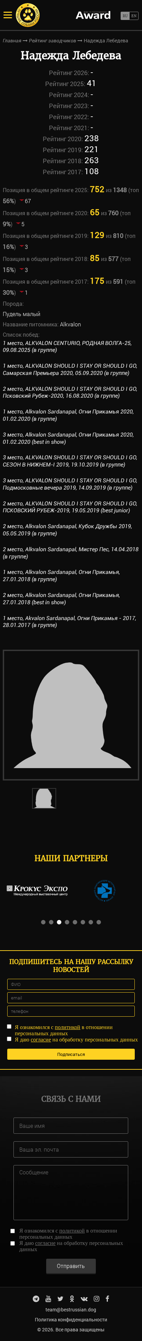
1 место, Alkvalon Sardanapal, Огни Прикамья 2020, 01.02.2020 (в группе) (68, 415)
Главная (12, 40)
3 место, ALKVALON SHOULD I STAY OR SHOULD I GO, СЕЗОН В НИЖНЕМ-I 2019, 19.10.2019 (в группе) (70, 461)
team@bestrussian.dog (70, 1309)
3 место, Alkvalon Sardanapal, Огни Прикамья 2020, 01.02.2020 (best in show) (68, 438)
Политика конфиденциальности (71, 1319)
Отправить (71, 1265)
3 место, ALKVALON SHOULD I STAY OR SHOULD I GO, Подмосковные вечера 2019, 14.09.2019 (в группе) (70, 484)
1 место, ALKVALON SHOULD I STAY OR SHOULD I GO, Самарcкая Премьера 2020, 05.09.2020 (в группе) (70, 369)
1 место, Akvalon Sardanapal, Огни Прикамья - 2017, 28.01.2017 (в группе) (69, 622)
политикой (67, 1027)
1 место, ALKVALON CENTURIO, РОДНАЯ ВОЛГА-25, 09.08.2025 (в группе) (67, 347)
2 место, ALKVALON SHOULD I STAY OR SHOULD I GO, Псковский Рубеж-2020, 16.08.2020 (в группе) (70, 392)
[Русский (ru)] (125, 16)
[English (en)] (134, 16)
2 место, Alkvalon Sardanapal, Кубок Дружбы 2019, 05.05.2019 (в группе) (67, 530)
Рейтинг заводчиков (52, 40)
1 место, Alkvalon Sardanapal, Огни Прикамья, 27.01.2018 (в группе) (61, 576)
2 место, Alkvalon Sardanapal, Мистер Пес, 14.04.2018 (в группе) (71, 553)
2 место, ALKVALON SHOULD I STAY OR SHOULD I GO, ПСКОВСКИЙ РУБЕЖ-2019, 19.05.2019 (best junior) (70, 507)
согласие (41, 1040)
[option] (71, 715)
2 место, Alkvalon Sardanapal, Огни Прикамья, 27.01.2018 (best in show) (61, 599)
